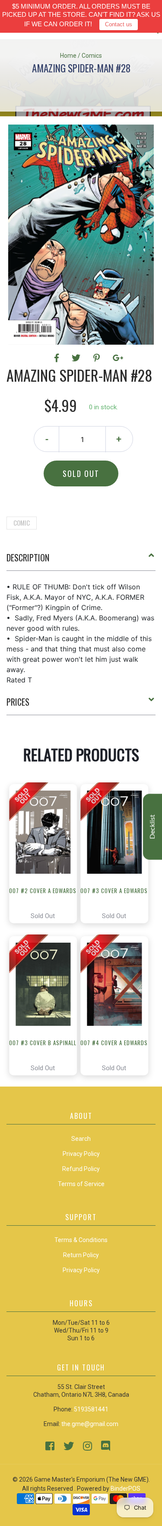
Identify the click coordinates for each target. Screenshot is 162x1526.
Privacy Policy (81, 1270)
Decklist (152, 827)
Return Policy (81, 1255)
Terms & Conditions (81, 1239)
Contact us (118, 24)
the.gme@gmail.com (89, 1423)
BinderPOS (125, 1488)
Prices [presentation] (17, 701)
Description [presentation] (27, 557)
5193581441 (91, 1409)
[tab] (81, 561)
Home (68, 55)
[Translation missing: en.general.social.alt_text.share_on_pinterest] (97, 358)
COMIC (21, 522)
